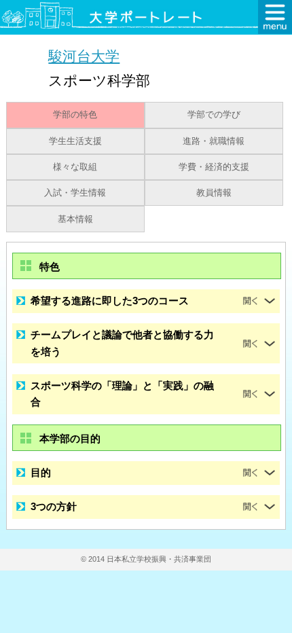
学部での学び (213, 115)
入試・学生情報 (75, 193)
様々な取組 (75, 167)
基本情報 (75, 219)
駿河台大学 (84, 56)
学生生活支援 (75, 141)
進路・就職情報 (213, 141)
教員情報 (214, 193)
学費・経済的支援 (214, 167)
